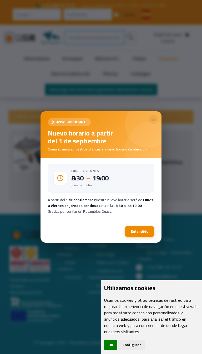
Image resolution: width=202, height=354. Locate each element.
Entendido (139, 231)
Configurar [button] (132, 344)
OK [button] (110, 344)
